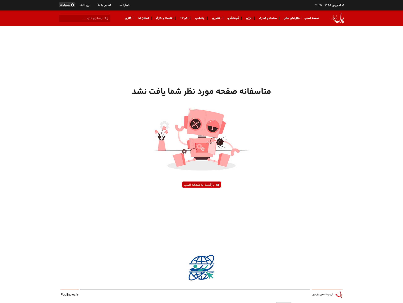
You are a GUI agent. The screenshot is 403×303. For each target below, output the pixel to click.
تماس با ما (104, 5)
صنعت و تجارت (268, 18)
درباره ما (124, 5)
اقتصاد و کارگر (164, 18)
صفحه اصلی (311, 18)
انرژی (249, 18)
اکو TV (184, 18)
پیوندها (85, 5)
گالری (128, 18)
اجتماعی (200, 18)
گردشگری (233, 18)
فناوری (216, 18)
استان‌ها (143, 18)
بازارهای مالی (292, 18)
